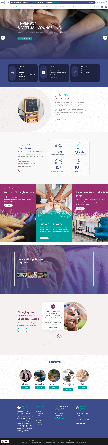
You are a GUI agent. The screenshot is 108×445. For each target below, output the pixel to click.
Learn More (60, 119)
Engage (55, 6)
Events (69, 6)
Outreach (54, 384)
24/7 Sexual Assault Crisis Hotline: (27, 71)
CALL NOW (22, 51)
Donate (42, 6)
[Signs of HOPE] (5, 2)
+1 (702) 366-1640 (82, 413)
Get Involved (41, 416)
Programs (62, 6)
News (74, 6)
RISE (82, 384)
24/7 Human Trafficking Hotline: (27, 74)
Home (31, 6)
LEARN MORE (22, 79)
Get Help (48, 6)
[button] (105, 38)
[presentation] (44, 344)
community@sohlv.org (81, 415)
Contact (80, 6)
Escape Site (102, 2)
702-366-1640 (32, 2)
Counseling (39, 384)
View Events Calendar (25, 267)
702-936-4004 (56, 2)
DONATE (91, 2)
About (36, 6)
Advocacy (26, 384)
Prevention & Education (68, 385)
